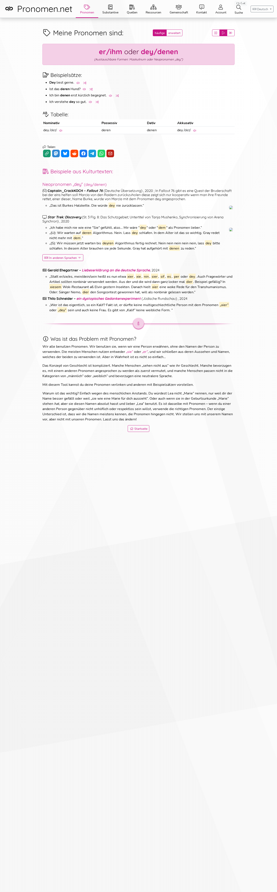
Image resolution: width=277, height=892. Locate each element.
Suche (240, 8)
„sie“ (129, 351)
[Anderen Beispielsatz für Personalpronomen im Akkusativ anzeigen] (97, 101)
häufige (160, 33)
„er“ (145, 351)
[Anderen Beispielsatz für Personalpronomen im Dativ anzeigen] (117, 95)
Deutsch (262, 9)
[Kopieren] (47, 153)
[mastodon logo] (56, 153)
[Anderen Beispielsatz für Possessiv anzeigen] (91, 89)
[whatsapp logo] (101, 153)
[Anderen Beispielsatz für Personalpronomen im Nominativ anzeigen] (85, 82)
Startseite (140, 428)
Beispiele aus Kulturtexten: (81, 171)
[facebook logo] (83, 153)
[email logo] (110, 153)
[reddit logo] (74, 153)
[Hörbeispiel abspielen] (78, 82)
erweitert (174, 33)
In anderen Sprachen (63, 257)
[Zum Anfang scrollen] (269, 884)
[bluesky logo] (65, 153)
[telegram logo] (92, 153)
